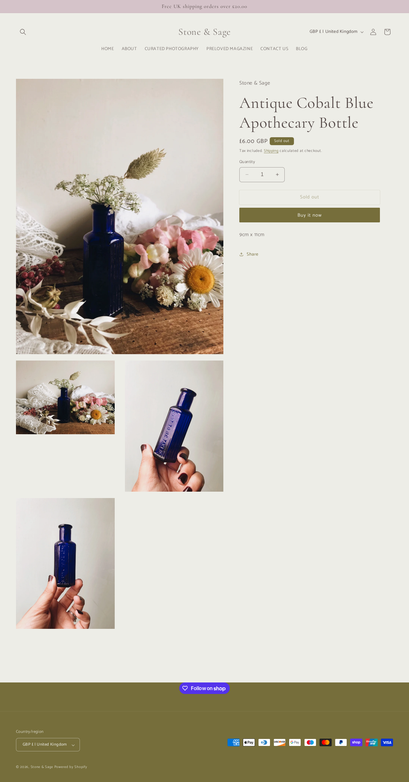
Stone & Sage (42, 767)
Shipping (271, 151)
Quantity (247, 162)
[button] (23, 32)
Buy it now (309, 215)
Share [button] (253, 254)
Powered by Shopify (70, 767)
